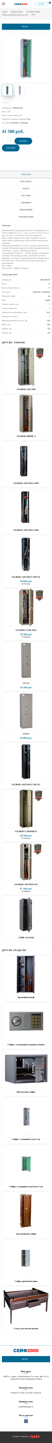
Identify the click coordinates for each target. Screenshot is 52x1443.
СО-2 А (26, 683)
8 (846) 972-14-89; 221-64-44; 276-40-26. (26, 1393)
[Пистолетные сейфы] (26, 1069)
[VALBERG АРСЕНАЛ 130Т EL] (26, 554)
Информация (26, 210)
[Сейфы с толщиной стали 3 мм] (26, 1116)
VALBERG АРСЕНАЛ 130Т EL (26, 577)
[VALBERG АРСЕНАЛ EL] (26, 862)
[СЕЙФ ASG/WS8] (26, 915)
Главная (4, 11)
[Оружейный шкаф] (26, 974)
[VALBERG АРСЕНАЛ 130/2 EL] (26, 762)
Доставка (26, 196)
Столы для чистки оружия (26, 1328)
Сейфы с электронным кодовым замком (26, 1044)
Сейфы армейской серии (26, 1281)
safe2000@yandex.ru (26, 1407)
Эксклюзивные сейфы (26, 1234)
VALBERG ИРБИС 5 (26, 436)
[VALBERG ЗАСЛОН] (26, 367)
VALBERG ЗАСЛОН (26, 389)
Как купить (26, 181)
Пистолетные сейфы (26, 1092)
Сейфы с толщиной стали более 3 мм (15, 14)
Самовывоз (26, 203)
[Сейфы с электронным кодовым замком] (26, 1022)
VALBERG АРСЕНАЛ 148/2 (26, 530)
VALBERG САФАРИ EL (26, 831)
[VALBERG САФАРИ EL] (26, 809)
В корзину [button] (11, 148)
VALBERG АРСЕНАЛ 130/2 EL (26, 784)
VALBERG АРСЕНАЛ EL (26, 884)
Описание (26, 174)
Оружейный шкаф (26, 997)
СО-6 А (26, 734)
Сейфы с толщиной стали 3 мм (26, 1139)
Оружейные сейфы (33, 11)
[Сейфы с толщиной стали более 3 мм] (26, 1164)
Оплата (26, 189)
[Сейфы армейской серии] (26, 1258)
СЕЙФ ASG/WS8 (26, 937)
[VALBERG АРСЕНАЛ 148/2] (26, 507)
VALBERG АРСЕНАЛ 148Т (26, 483)
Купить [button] (23, 141)
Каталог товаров (17, 11)
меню (25, 27)
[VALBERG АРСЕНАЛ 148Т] (26, 460)
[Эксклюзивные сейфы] (26, 1211)
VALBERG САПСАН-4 (26, 630)
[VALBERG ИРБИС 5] (26, 414)
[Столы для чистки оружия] (26, 1306)
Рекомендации (26, 217)
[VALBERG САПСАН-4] (26, 607)
